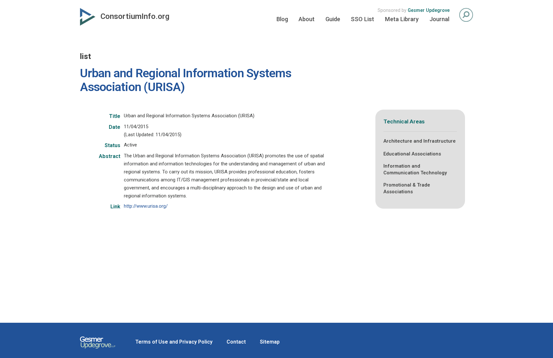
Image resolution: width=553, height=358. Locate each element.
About (307, 19)
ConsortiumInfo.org (134, 16)
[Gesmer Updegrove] (97, 349)
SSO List (362, 19)
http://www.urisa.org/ (146, 206)
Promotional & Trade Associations (406, 188)
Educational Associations (412, 154)
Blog (282, 19)
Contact (236, 342)
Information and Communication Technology (415, 169)
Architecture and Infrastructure (419, 141)
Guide (332, 19)
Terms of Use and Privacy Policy (173, 342)
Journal (439, 19)
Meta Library (402, 19)
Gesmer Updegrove (429, 10)
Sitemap (270, 342)
